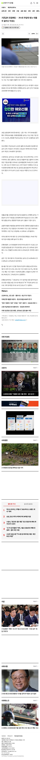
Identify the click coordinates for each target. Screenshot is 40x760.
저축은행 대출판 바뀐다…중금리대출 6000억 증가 (16, 299)
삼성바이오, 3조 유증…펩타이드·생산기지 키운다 (16, 295)
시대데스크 (5, 700)
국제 (29, 11)
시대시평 (4, 666)
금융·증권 (23, 11)
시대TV (4, 368)
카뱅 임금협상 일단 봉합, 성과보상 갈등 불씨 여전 (16, 310)
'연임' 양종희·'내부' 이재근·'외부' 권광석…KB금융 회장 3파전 (20, 303)
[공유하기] (31, 3)
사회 (33, 11)
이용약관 (3, 736)
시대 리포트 (5, 336)
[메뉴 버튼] (37, 3)
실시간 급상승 (28, 504)
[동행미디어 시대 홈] (7, 3)
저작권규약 (9, 736)
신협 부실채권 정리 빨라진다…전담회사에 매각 (15, 307)
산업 (17, 11)
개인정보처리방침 (18, 736)
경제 (13, 11)
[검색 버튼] (34, 3)
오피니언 (4, 11)
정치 (9, 11)
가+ (37, 33)
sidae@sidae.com (20, 320)
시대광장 (4, 440)
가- (29, 33)
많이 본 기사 (11, 504)
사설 (3, 601)
